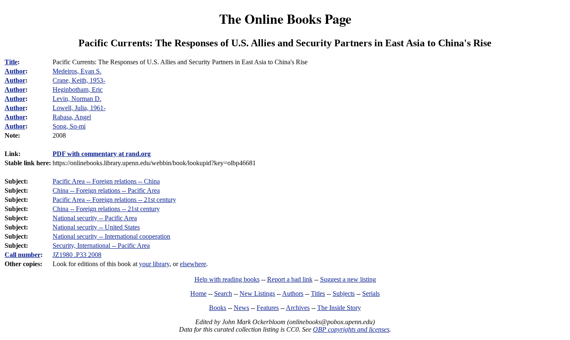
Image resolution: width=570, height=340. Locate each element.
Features (268, 307)
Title (11, 61)
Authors (292, 293)
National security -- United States (96, 227)
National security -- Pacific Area (95, 218)
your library (154, 263)
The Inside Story (339, 307)
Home (198, 293)
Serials (371, 293)
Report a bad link (290, 279)
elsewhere (193, 263)
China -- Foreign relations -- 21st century (106, 208)
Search (223, 293)
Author (15, 71)
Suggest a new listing (348, 279)
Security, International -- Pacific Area (101, 245)
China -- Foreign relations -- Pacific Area (106, 190)
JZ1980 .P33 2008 (77, 254)
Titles (318, 293)
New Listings (257, 293)
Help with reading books (227, 279)
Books (217, 307)
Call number (22, 254)
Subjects (344, 293)
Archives (298, 307)
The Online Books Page (285, 18)
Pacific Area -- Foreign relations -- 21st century (114, 199)
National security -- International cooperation (111, 236)
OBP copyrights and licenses (351, 329)
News (241, 307)
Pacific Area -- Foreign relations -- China (106, 181)
